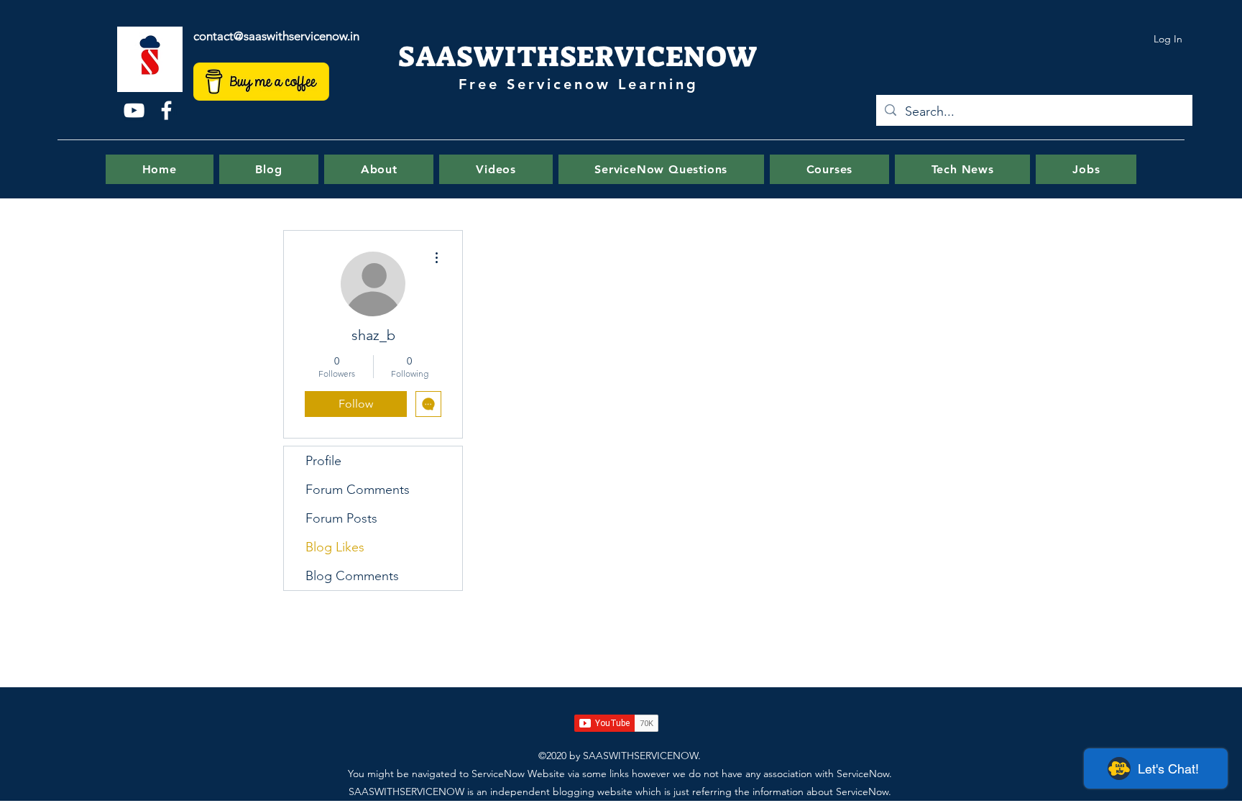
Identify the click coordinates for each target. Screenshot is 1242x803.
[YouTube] (134, 110)
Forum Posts (341, 518)
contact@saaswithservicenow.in (276, 36)
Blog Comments (352, 576)
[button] (661, 169)
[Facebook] (166, 110)
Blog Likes (334, 547)
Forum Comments (357, 489)
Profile (323, 461)
